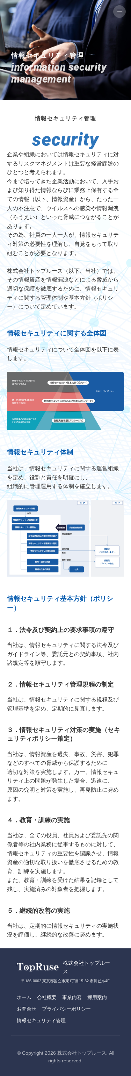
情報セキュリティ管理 (41, 1020)
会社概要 (47, 997)
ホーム (24, 997)
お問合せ (26, 1009)
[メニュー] (119, 11)
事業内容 (72, 997)
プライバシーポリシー (66, 1009)
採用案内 (97, 997)
